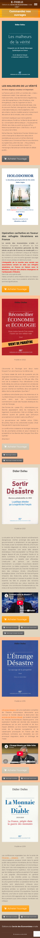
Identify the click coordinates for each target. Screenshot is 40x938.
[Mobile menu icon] (35, 4)
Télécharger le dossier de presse (14, 460)
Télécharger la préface (11, 627)
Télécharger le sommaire (29, 627)
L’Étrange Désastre (9, 710)
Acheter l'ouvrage (17, 158)
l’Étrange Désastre (10, 858)
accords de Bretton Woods (12, 717)
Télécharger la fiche (11, 455)
